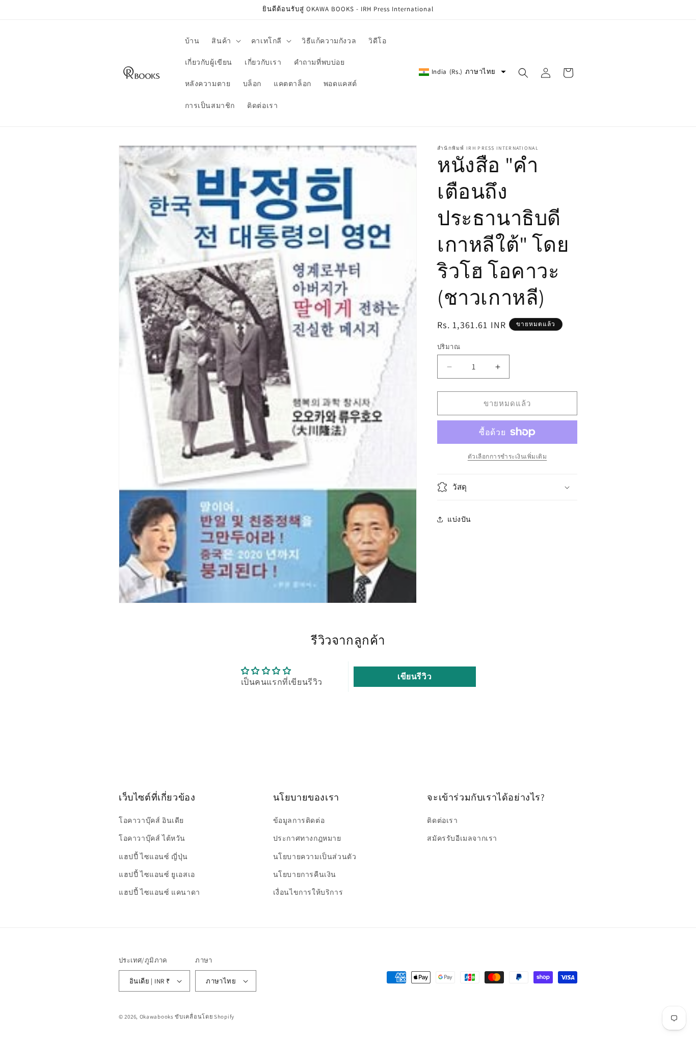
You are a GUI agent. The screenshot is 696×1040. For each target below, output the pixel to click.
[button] (225, 40)
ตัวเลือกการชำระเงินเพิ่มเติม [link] (507, 456)
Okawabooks (157, 1016)
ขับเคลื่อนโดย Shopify (204, 1016)
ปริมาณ (448, 346)
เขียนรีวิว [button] (414, 676)
